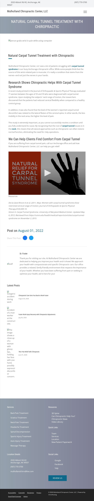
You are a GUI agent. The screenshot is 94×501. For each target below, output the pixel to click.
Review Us (57, 478)
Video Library (57, 421)
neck (14, 129)
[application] (47, 173)
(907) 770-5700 (80, 2)
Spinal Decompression (20, 432)
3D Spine (55, 413)
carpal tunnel (68, 126)
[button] (47, 173)
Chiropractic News (59, 419)
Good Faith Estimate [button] (14, 496)
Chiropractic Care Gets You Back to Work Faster (33, 295)
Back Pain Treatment (19, 413)
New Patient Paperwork (61, 441)
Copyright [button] (21, 493)
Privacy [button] (39, 493)
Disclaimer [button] (30, 493)
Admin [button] (26, 496)
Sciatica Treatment (19, 418)
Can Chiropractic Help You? (63, 416)
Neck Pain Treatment (20, 422)
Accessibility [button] (12, 493)
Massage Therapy (18, 446)
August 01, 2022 (30, 230)
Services (54, 436)
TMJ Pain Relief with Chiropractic (29, 352)
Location (55, 438)
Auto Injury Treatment (20, 441)
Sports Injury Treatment (21, 436)
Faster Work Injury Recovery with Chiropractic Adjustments (37, 314)
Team (53, 433)
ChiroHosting (52, 495)
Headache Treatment (20, 427)
